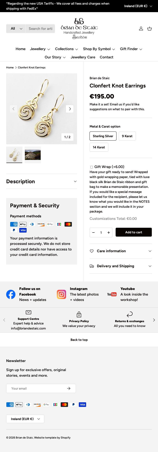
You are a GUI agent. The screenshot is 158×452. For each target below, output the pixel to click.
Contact (106, 57)
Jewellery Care (83, 57)
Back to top (79, 340)
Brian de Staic (100, 78)
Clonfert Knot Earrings (31, 67)
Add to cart (133, 232)
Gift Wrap (109, 167)
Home (20, 49)
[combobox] (30, 28)
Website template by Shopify (52, 437)
